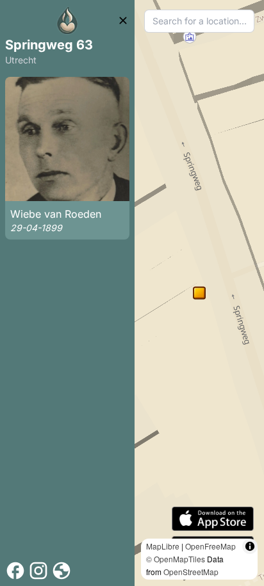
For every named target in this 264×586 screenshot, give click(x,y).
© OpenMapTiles (175, 558)
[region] (199, 293)
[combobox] (199, 21)
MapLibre (162, 546)
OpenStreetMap (191, 571)
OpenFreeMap (210, 546)
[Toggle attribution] (250, 546)
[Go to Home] (67, 20)
